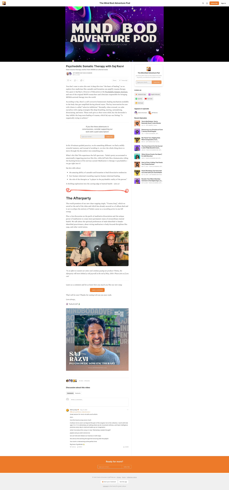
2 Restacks (87, 381)
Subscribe (214, 3)
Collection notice (132, 477)
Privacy (119, 477)
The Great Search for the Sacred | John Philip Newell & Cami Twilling (152, 147)
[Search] (203, 3)
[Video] (62, 32)
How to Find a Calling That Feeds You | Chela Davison (152, 163)
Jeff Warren (76, 73)
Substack (105, 486)
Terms (124, 477)
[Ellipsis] (127, 409)
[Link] (63, 198)
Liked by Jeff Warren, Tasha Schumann (81, 412)
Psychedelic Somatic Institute (116, 92)
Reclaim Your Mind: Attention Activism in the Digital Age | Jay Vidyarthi (152, 180)
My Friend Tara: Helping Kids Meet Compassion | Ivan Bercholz (151, 139)
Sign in (223, 3)
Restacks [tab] (77, 393)
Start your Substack (110, 482)
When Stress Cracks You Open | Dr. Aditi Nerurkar (152, 155)
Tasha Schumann (87, 73)
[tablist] (73, 393)
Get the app (123, 482)
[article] (149, 123)
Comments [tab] (70, 393)
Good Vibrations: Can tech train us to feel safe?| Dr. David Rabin (152, 171)
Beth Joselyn (74, 410)
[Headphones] (62, 36)
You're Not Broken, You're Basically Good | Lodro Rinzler (151, 122)
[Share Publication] (207, 3)
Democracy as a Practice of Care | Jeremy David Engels (152, 130)
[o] (97, 248)
